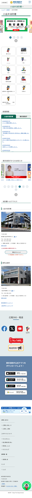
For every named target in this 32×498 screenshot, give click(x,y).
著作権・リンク (6, 445)
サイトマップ (6, 449)
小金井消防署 (8, 116)
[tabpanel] (16, 26)
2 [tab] (8, 186)
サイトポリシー (6, 438)
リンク (4, 469)
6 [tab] (23, 186)
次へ (27, 26)
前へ (2, 26)
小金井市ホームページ (6, 305)
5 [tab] (19, 186)
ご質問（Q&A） (6, 425)
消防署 (7, 10)
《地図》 (3, 483)
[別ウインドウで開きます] (15, 236)
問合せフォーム (16, 252)
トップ (3, 10)
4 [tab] (21, 37)
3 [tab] (12, 186)
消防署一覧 (5, 459)
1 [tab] (10, 37)
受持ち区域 (3, 245)
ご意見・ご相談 (6, 428)
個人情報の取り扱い (7, 442)
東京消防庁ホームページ (7, 303)
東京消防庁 (23, 116)
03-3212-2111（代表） (11, 486)
